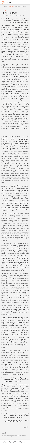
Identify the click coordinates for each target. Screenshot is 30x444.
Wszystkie (6, 6)
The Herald (17, 6)
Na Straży (11, 6)
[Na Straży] (6, 2)
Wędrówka (23, 6)
